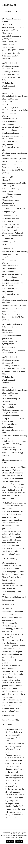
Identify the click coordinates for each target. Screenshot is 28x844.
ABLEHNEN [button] (19, 841)
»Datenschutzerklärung (14, 839)
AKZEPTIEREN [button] (10, 841)
